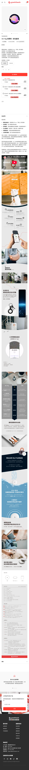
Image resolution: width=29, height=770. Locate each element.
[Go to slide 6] (17, 33)
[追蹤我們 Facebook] (4, 759)
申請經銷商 (5, 730)
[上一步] (2, 33)
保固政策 (18, 728)
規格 (3, 661)
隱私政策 (18, 733)
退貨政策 (18, 726)
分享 (3, 101)
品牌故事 (5, 726)
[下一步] (26, 33)
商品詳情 (3, 116)
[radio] (14, 81)
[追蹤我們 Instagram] (7, 759)
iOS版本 (4, 63)
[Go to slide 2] (12, 33)
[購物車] (26, 2)
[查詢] (4, 2)
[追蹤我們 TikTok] (14, 759)
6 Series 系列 (11, 41)
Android (11, 63)
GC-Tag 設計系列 (20, 41)
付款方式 (18, 735)
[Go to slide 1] (11, 33)
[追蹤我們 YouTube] (10, 759)
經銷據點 (18, 738)
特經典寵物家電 (4, 36)
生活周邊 (4, 41)
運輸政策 (18, 730)
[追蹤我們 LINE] (17, 759)
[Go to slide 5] (16, 33)
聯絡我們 (5, 728)
